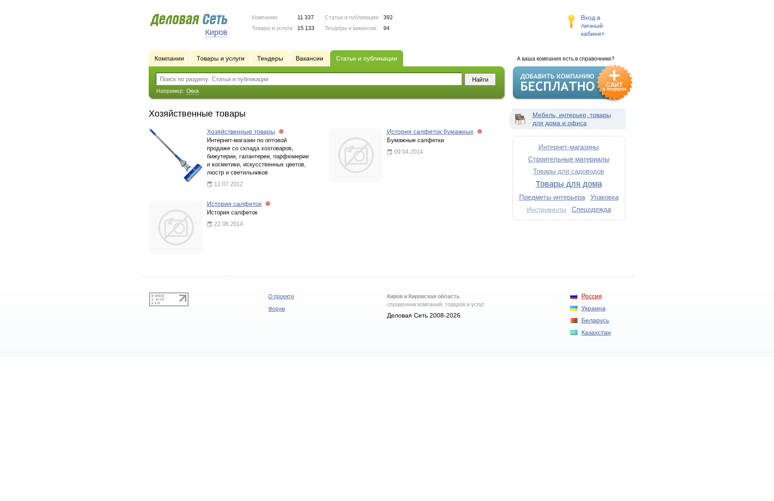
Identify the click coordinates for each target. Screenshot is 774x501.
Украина (593, 308)
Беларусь (595, 320)
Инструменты (546, 209)
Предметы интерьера (552, 197)
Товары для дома (569, 183)
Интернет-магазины (568, 147)
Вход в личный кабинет (592, 25)
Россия (591, 296)
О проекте (281, 296)
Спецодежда (591, 209)
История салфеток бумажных (430, 131)
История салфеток (234, 203)
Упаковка (604, 197)
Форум (276, 309)
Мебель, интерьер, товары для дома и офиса (572, 118)
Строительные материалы (569, 159)
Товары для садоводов (568, 171)
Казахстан (596, 332)
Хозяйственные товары (241, 131)
